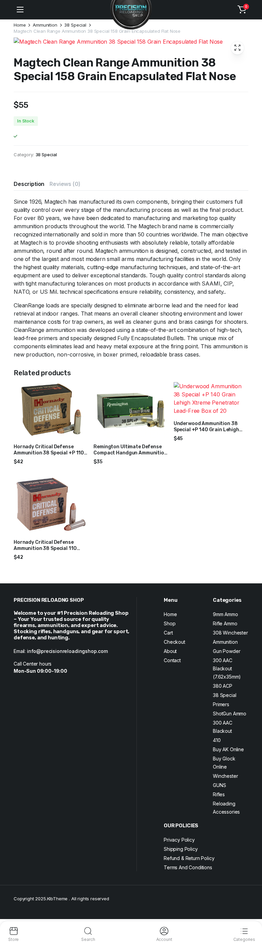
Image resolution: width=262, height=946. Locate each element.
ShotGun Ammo (229, 713)
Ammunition (45, 25)
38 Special (75, 25)
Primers (221, 704)
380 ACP (222, 686)
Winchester (225, 776)
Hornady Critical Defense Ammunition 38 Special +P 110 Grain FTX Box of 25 (49, 453)
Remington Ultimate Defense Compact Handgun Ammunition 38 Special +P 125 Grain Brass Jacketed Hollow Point (130, 456)
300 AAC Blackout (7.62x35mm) (227, 668)
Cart (168, 633)
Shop (169, 623)
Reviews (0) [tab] (64, 183)
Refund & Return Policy (189, 858)
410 (217, 740)
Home (20, 25)
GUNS (219, 785)
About (170, 651)
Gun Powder (226, 651)
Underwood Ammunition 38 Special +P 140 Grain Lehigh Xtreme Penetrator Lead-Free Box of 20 (209, 433)
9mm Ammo (225, 614)
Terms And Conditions (188, 867)
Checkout (174, 642)
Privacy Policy (179, 840)
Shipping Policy (181, 849)
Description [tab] (29, 183)
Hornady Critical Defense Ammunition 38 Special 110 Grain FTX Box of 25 (45, 548)
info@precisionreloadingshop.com (67, 651)
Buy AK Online (228, 749)
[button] (241, 9)
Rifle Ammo (225, 623)
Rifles (219, 794)
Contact (172, 660)
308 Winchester (230, 633)
